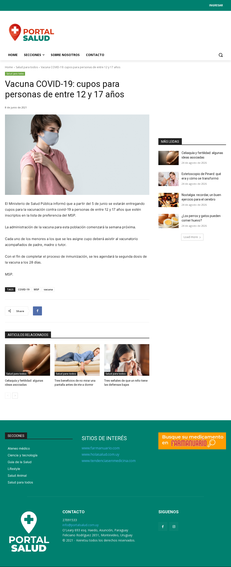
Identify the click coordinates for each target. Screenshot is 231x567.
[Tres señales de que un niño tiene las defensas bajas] (126, 360)
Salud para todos (27, 67)
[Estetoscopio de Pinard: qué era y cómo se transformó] (168, 179)
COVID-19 (23, 289)
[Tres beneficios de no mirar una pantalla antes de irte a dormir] (77, 360)
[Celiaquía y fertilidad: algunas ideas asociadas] (27, 360)
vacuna (48, 289)
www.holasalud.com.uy (100, 454)
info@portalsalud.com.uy (80, 525)
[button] (220, 54)
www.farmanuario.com (101, 448)
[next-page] (15, 396)
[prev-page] (8, 396)
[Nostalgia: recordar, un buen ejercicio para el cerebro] (168, 200)
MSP (36, 289)
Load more (191, 237)
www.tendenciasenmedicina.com (109, 460)
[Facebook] (37, 310)
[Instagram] (173, 526)
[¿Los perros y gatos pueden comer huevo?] (168, 221)
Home (9, 67)
